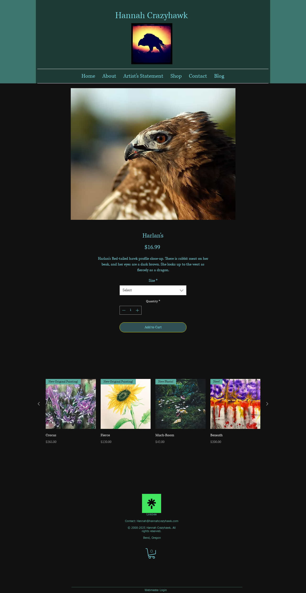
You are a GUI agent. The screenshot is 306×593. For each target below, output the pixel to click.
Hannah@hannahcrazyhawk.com (157, 521)
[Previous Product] (39, 404)
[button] (152, 553)
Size (153, 280)
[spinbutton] (130, 310)
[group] (153, 414)
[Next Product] (267, 404)
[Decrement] (123, 310)
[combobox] (153, 290)
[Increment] (138, 310)
